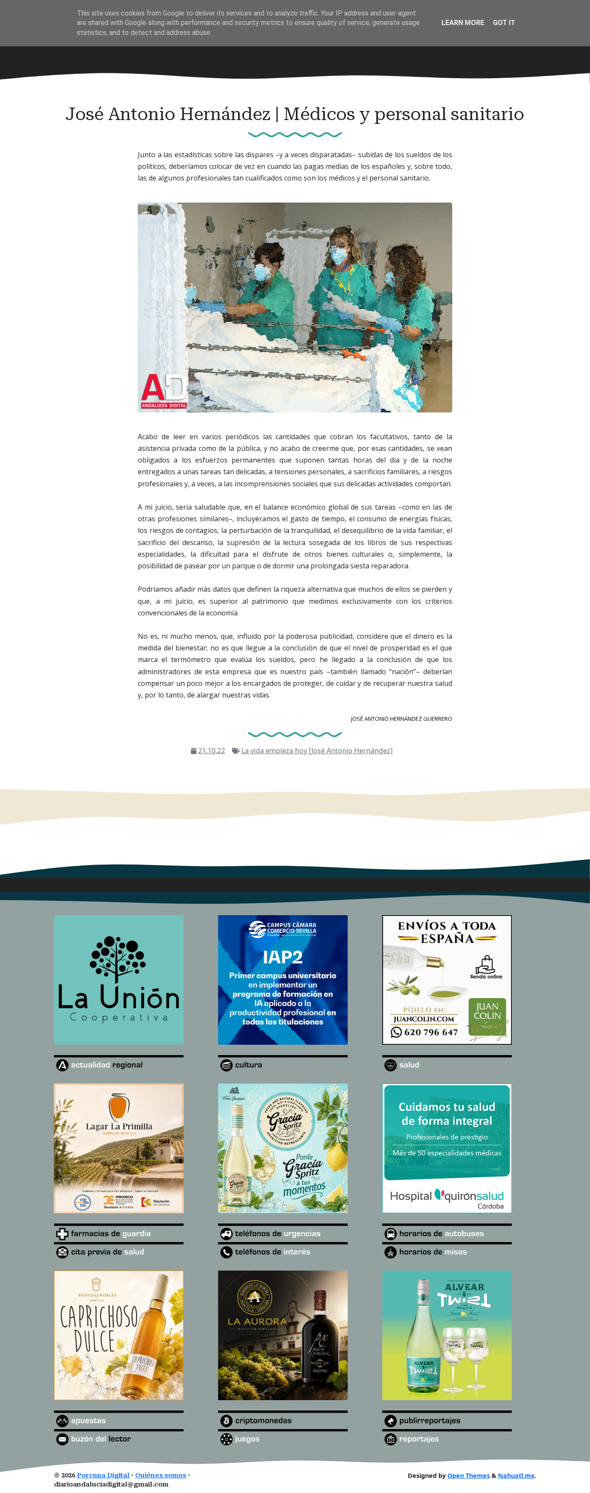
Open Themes (468, 1475)
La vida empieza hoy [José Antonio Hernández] (317, 750)
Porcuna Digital (103, 1475)
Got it (504, 23)
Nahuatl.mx (516, 1475)
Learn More (462, 23)
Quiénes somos (160, 1475)
